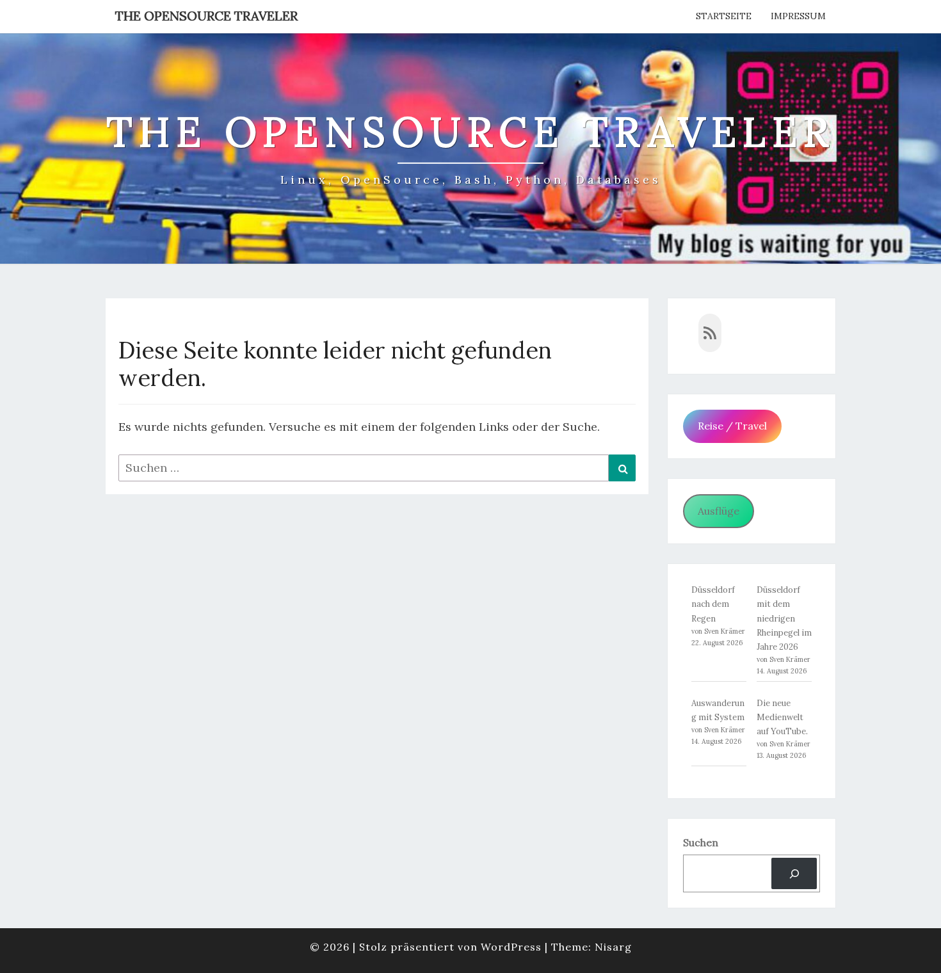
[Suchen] (794, 873)
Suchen (700, 842)
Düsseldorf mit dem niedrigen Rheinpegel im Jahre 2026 (784, 618)
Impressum (798, 16)
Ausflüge (718, 510)
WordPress (511, 946)
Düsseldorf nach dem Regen (713, 603)
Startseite (724, 16)
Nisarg (613, 946)
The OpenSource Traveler (206, 16)
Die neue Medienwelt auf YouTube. (782, 717)
